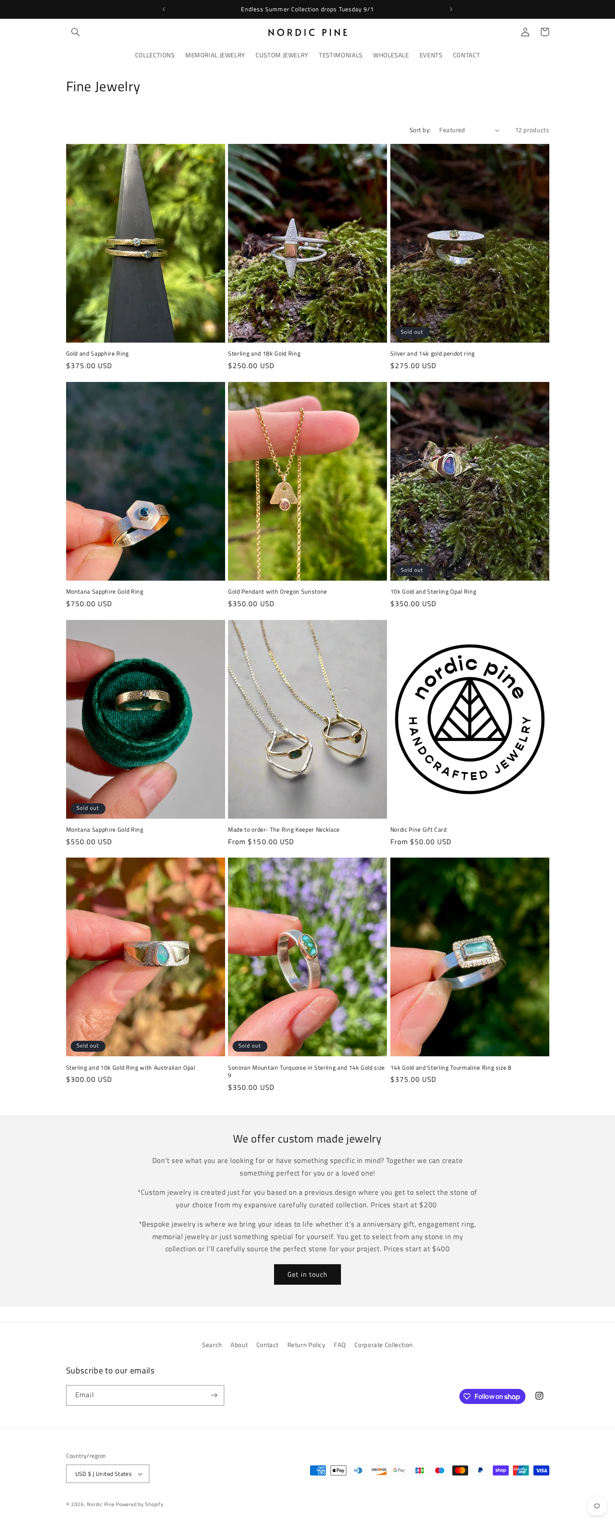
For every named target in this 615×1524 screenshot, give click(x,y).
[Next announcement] (451, 9)
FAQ (340, 1345)
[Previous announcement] (164, 9)
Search (212, 1345)
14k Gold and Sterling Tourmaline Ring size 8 (451, 1067)
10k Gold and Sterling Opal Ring (433, 591)
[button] (75, 31)
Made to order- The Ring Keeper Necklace (284, 829)
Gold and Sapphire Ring (97, 353)
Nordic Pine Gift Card (418, 829)
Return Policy (306, 1345)
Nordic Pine (100, 1504)
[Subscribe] (213, 1395)
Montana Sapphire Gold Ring (105, 591)
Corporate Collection (383, 1345)
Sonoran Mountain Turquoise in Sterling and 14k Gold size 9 (306, 1071)
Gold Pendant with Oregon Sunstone (277, 591)
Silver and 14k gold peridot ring (432, 353)
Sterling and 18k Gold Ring (264, 353)
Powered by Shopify (139, 1504)
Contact (267, 1345)
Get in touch (307, 1274)
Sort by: (420, 130)
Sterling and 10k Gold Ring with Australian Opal (130, 1067)
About (239, 1345)
